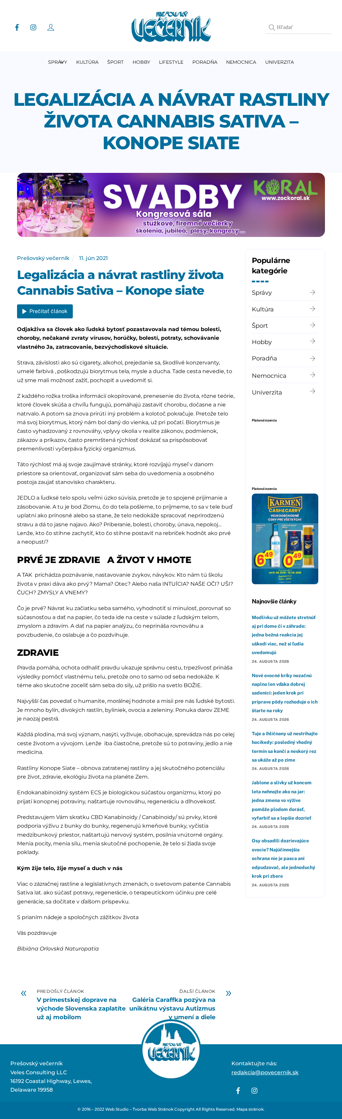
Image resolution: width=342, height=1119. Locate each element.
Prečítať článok (48, 311)
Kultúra (87, 62)
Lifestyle (171, 62)
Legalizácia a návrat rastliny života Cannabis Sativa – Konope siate (171, 121)
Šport (115, 62)
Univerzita (279, 62)
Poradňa (204, 62)
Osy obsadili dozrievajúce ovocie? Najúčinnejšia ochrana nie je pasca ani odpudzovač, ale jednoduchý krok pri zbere (283, 858)
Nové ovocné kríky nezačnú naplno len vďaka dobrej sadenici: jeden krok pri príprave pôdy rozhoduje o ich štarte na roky (285, 693)
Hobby (141, 62)
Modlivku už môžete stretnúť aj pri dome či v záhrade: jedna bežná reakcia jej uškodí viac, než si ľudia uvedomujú (284, 635)
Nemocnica (241, 62)
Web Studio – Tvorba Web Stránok (139, 1109)
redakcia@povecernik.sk (265, 1072)
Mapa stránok (250, 1109)
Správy (57, 62)
